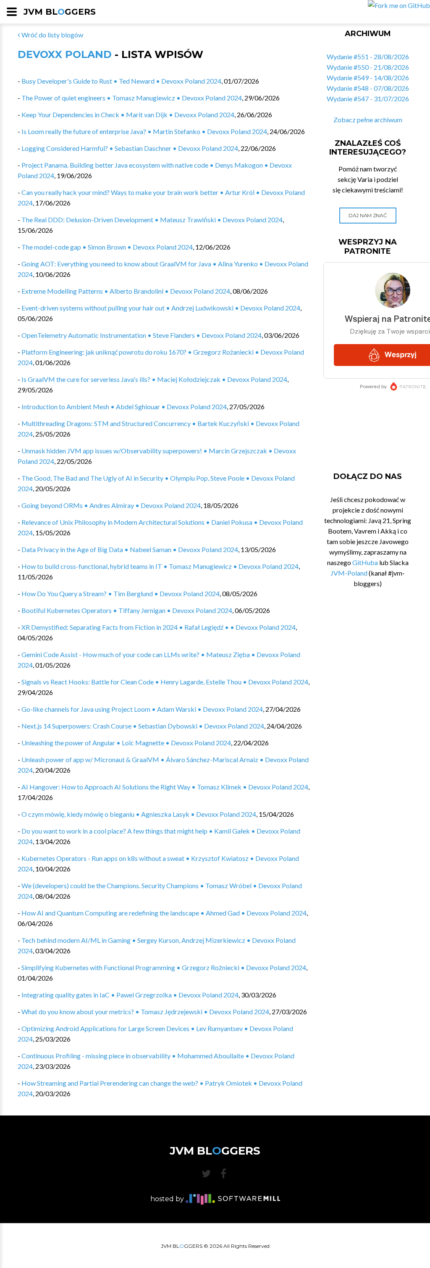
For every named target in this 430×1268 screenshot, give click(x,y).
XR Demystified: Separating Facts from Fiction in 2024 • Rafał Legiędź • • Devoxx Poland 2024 (158, 627)
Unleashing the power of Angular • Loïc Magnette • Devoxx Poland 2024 (126, 743)
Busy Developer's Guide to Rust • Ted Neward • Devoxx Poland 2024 (121, 81)
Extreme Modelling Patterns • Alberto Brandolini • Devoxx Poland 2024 (125, 291)
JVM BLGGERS (60, 12)
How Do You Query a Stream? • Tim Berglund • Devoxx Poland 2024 (120, 593)
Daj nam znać (368, 215)
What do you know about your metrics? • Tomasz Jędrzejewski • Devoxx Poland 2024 (145, 1011)
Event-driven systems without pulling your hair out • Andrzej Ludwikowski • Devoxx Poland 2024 (160, 308)
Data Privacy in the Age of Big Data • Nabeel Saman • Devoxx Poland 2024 (129, 549)
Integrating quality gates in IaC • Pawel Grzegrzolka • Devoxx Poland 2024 (130, 995)
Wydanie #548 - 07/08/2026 (368, 88)
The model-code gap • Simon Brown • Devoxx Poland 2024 (107, 247)
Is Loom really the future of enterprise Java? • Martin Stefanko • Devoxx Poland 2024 (144, 131)
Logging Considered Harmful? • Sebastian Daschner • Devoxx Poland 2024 (129, 148)
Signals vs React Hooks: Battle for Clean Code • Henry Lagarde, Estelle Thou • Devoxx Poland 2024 (164, 682)
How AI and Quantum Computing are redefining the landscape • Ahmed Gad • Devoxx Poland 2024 (164, 913)
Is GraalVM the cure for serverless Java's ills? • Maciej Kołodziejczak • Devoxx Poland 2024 (154, 379)
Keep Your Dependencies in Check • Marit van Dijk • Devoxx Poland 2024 (127, 114)
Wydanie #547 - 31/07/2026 (368, 99)
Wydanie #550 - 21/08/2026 (368, 67)
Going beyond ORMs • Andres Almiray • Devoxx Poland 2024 (111, 505)
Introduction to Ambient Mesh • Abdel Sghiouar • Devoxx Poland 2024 (124, 406)
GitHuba (365, 562)
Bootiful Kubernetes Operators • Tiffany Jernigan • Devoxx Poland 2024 (126, 610)
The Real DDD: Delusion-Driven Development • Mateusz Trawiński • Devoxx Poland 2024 (152, 220)
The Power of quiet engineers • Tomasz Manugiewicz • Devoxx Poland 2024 (131, 98)
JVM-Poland (348, 573)
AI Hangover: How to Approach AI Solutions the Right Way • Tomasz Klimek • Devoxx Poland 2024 (164, 787)
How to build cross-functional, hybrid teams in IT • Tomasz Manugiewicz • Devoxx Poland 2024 (160, 566)
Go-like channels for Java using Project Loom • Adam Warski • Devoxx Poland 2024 (142, 709)
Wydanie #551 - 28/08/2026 (368, 57)
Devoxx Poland (65, 54)
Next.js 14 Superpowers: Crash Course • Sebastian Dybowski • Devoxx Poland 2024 (142, 726)
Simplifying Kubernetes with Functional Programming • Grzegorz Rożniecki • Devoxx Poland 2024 (163, 967)
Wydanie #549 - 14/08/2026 (368, 78)
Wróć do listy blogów (51, 35)
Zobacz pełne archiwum (367, 120)
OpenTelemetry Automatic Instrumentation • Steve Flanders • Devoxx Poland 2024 (141, 335)
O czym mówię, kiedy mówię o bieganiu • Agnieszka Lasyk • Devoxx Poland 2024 (138, 814)
